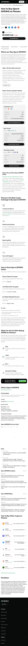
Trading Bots (3, 633)
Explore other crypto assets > (8, 573)
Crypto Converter (4, 624)
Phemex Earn (3, 627)
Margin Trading (4, 618)
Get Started (22, 381)
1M (8, 426)
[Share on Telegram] (9, 27)
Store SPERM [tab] (23, 46)
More (24, 448)
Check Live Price (10, 401)
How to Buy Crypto (8, 5)
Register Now (7, 85)
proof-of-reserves (6, 214)
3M (11, 426)
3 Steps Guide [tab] (4, 46)
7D (5, 426)
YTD (17, 426)
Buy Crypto (3, 621)
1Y (13, 426)
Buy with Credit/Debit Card (14, 122)
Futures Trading (4, 612)
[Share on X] (6, 27)
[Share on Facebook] (15, 27)
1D (2, 426)
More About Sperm (5, 389)
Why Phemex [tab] (14, 46)
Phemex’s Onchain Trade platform (10, 176)
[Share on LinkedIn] (12, 27)
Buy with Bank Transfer (14, 144)
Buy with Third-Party (14, 165)
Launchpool (3, 630)
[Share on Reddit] (18, 27)
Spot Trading (3, 615)
